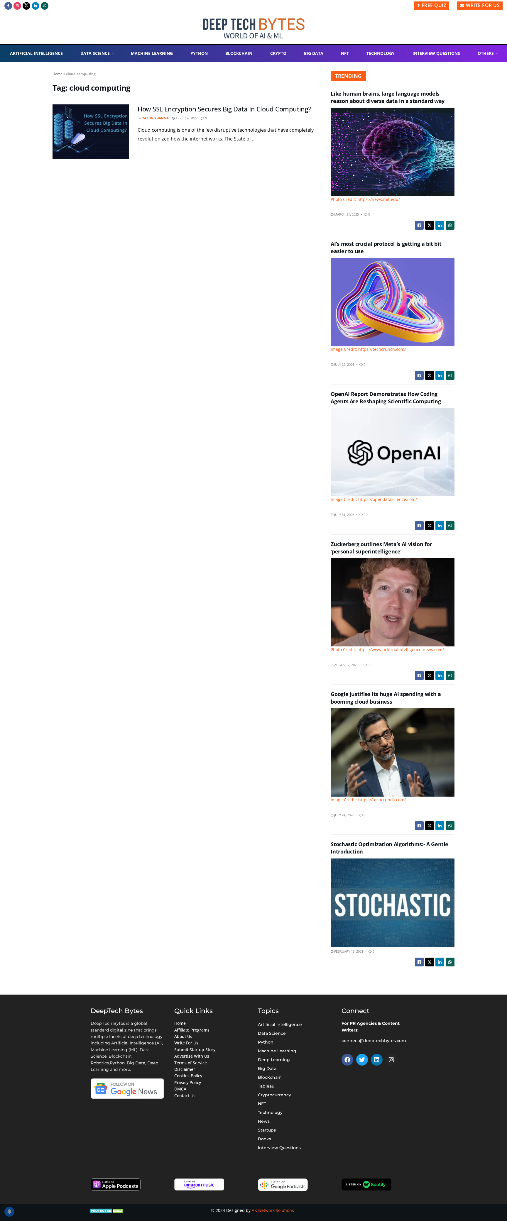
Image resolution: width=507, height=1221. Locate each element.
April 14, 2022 (186, 118)
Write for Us (482, 5)
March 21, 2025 (346, 214)
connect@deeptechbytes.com (374, 1040)
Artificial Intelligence (36, 53)
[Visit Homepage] (253, 28)
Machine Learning (152, 53)
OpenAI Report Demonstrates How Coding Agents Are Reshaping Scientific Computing (386, 397)
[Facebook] (347, 1060)
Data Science (95, 53)
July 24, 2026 (343, 815)
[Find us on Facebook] (8, 6)
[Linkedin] (377, 1060)
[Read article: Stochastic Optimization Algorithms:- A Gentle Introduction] (392, 902)
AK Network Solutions (273, 1210)
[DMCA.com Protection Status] (107, 1210)
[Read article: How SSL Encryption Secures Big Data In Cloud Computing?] (91, 131)
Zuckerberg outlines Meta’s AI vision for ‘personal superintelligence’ (381, 548)
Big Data (313, 53)
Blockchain (238, 53)
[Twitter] (362, 1060)
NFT (345, 53)
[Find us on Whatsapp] (44, 6)
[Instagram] (391, 1060)
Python (199, 53)
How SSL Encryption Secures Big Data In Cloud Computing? (224, 108)
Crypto (278, 53)
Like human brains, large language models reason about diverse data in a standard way (388, 97)
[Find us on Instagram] (17, 6)
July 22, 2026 (343, 364)
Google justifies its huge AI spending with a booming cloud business (386, 697)
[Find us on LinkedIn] (35, 6)
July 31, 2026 (343, 514)
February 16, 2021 (348, 951)
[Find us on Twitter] (26, 6)
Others (486, 53)
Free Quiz (433, 5)
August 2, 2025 (345, 665)
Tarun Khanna (155, 118)
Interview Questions (436, 53)
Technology (380, 53)
